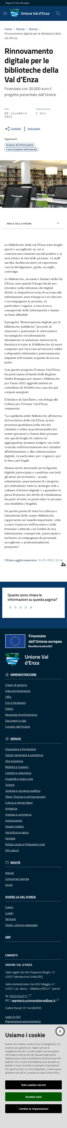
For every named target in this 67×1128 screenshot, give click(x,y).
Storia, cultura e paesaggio (21, 925)
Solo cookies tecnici (33, 1085)
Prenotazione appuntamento (23, 1021)
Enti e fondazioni (15, 702)
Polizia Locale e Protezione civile (25, 844)
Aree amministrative (17, 691)
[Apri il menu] (5, 13)
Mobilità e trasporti (16, 767)
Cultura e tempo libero (19, 802)
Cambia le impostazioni (33, 1108)
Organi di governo (16, 685)
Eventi (9, 907)
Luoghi (9, 913)
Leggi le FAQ (13, 1017)
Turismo (10, 784)
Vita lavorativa (14, 761)
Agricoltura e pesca (17, 832)
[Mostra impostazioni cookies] (63, 564)
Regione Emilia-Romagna (17, 3)
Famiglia (10, 838)
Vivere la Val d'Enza (20, 897)
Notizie (33, 29)
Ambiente (11, 808)
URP (8, 937)
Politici (9, 708)
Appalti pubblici (14, 826)
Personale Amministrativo (21, 714)
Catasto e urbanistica (18, 773)
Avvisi (8, 885)
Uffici (8, 697)
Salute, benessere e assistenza (24, 755)
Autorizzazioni (13, 820)
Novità (20, 29)
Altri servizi (12, 850)
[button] (58, 13)
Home (8, 29)
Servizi (15, 738)
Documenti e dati (15, 720)
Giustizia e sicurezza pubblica (22, 790)
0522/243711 (19, 996)
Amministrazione (23, 674)
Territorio (10, 919)
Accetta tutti (33, 1097)
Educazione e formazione (20, 749)
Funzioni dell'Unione (17, 726)
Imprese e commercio (18, 814)
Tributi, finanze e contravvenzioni (25, 796)
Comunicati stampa (17, 879)
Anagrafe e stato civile (19, 779)
